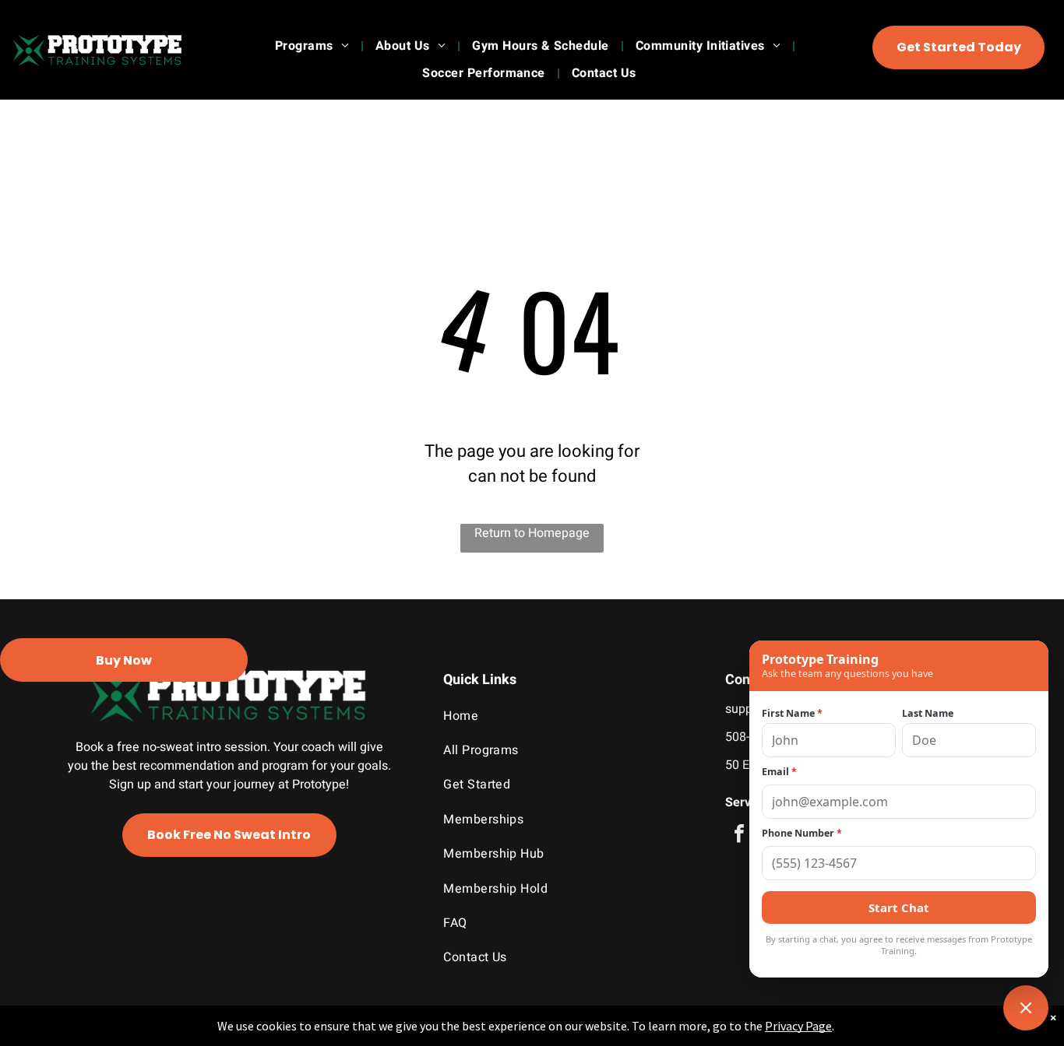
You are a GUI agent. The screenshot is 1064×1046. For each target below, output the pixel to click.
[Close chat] (1025, 1007)
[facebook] (739, 835)
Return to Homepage (532, 533)
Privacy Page (798, 1026)
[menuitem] (313, 46)
